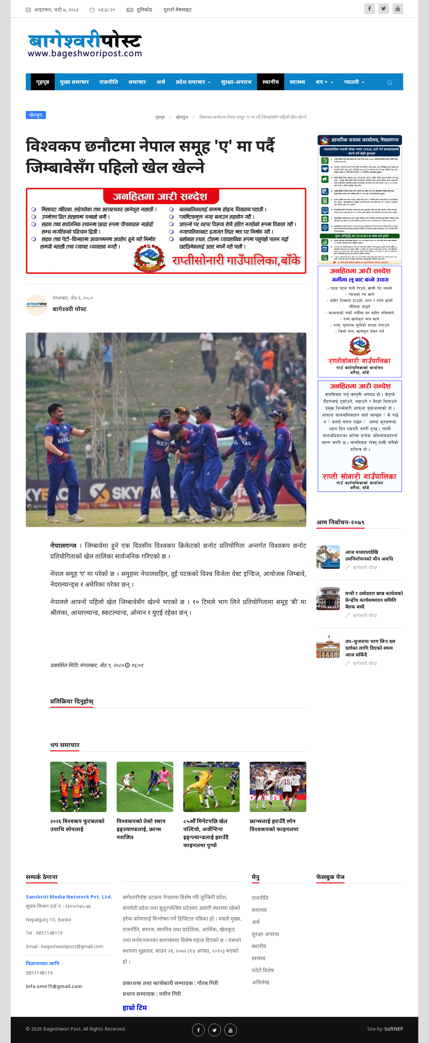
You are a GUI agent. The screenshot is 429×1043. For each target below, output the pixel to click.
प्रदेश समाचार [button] (191, 81)
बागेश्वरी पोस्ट (69, 308)
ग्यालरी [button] (352, 81)
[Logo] (85, 45)
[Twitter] (383, 8)
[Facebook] (369, 8)
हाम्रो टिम (135, 1007)
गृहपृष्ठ (42, 81)
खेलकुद (182, 117)
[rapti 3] (359, 321)
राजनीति (109, 81)
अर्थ (161, 81)
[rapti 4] (359, 436)
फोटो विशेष (263, 970)
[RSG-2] (166, 231)
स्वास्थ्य (297, 81)
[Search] (390, 81)
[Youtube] (397, 8)
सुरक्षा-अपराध (236, 81)
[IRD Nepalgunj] (359, 199)
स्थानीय (270, 81)
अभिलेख (260, 982)
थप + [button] (322, 81)
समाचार (137, 81)
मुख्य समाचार (74, 81)
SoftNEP (393, 1029)
